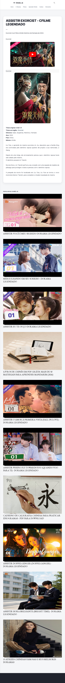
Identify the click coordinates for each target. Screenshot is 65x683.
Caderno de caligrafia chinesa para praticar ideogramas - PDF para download (31, 517)
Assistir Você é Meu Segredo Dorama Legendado (32, 233)
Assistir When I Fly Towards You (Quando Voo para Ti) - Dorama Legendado (30, 469)
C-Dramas (18, 7)
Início (12, 7)
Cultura (41, 7)
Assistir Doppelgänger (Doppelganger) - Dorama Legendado (27, 565)
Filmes (24, 7)
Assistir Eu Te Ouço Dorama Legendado (27, 326)
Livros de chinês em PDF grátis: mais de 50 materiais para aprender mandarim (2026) (28, 373)
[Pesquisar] (54, 2)
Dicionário (48, 7)
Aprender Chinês (33, 7)
